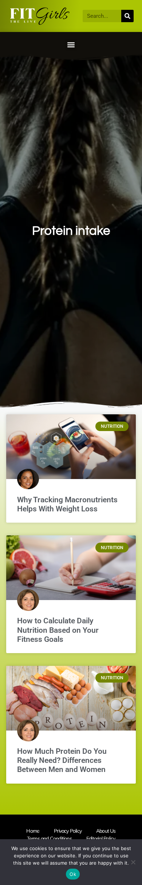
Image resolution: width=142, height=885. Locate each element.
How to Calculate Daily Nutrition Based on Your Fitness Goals (58, 629)
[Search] (127, 16)
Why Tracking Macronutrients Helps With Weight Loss (67, 504)
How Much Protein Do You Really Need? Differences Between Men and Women (62, 760)
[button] (71, 45)
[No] (133, 862)
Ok (73, 874)
